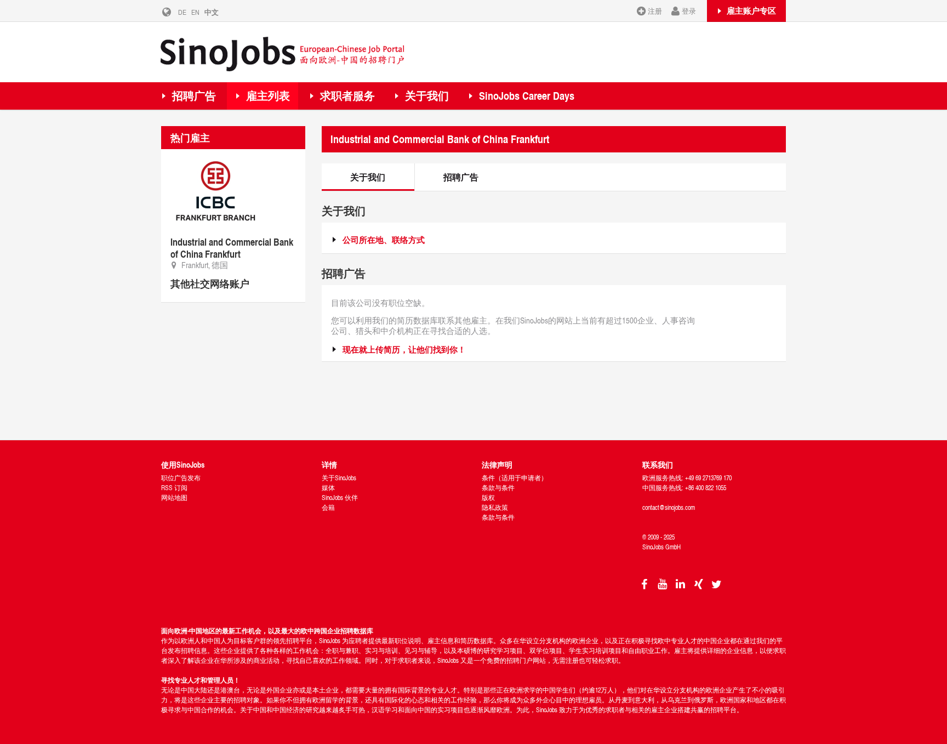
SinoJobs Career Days (526, 96)
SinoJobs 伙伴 (340, 497)
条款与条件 (498, 487)
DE (182, 12)
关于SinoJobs (339, 477)
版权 (488, 497)
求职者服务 (347, 96)
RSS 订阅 (174, 487)
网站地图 (174, 497)
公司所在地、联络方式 (384, 240)
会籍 (328, 507)
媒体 (328, 487)
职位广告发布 (181, 477)
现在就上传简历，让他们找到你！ (404, 349)
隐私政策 (495, 507)
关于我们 (427, 96)
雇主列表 (268, 96)
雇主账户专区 (751, 10)
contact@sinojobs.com (668, 507)
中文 (211, 12)
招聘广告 (194, 96)
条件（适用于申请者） (514, 477)
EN (195, 12)
